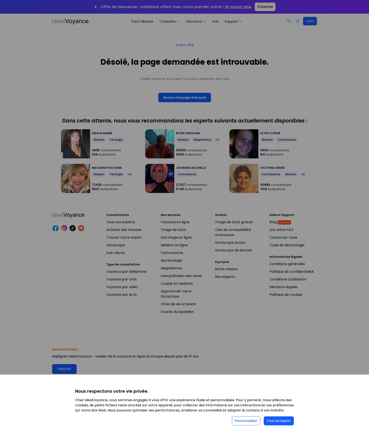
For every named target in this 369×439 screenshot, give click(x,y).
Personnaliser (246, 420)
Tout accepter (278, 420)
